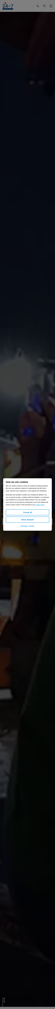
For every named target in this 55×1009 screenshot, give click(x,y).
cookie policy (40, 505)
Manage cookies (27, 526)
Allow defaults (27, 520)
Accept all (27, 512)
